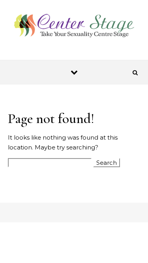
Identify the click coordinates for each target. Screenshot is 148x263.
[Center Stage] (74, 26)
